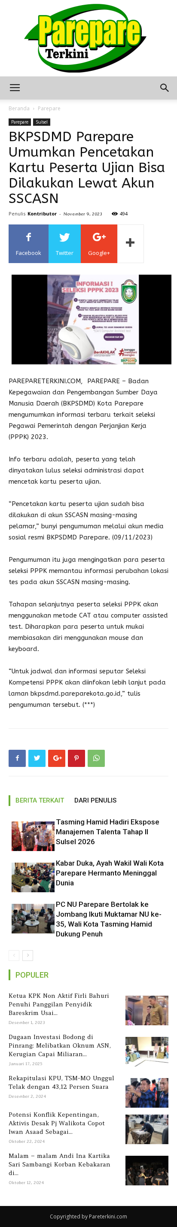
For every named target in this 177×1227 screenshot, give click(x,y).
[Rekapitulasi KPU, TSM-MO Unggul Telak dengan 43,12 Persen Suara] (145, 1093)
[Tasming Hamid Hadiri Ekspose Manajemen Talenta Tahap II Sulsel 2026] (30, 836)
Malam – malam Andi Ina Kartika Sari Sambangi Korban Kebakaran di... (59, 1164)
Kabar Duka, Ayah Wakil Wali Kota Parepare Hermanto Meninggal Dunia (110, 873)
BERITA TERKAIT (39, 800)
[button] (165, 88)
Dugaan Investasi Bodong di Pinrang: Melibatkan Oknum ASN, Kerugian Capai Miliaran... (60, 1045)
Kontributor (42, 213)
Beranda (19, 108)
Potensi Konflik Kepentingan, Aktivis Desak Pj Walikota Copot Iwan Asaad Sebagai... (57, 1123)
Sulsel (42, 122)
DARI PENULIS (95, 800)
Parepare (49, 108)
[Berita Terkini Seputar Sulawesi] (88, 38)
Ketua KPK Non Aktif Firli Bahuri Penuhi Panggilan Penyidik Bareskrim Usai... (59, 1004)
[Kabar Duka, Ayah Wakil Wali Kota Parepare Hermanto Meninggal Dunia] (30, 877)
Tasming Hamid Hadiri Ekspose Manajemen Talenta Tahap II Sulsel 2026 (107, 832)
